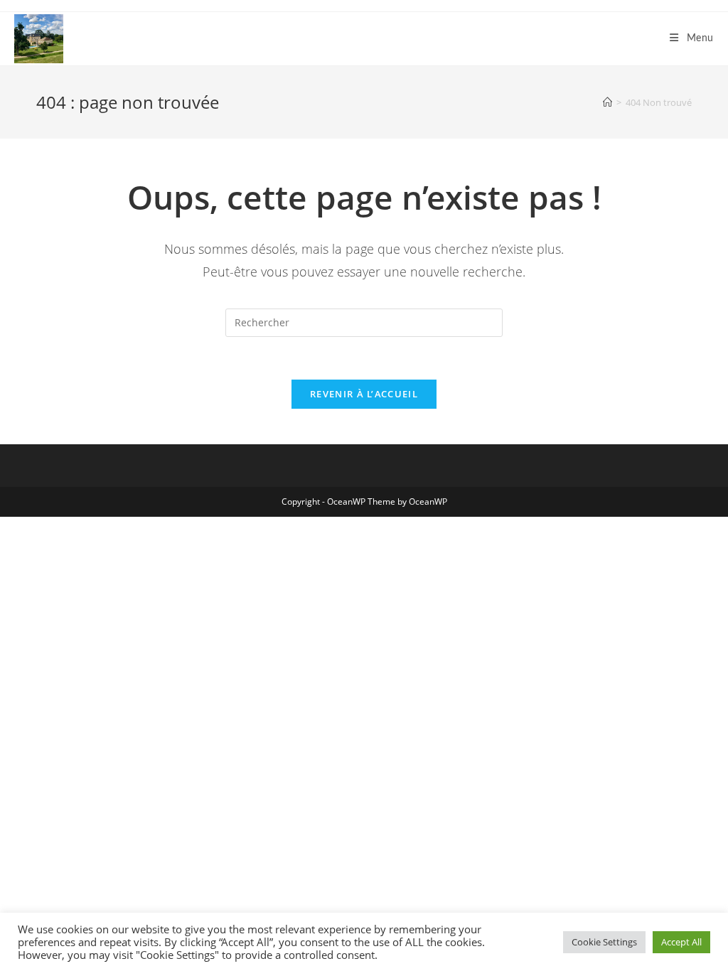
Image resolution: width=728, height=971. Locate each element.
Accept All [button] (681, 941)
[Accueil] (607, 102)
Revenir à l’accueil (364, 393)
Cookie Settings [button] (604, 941)
